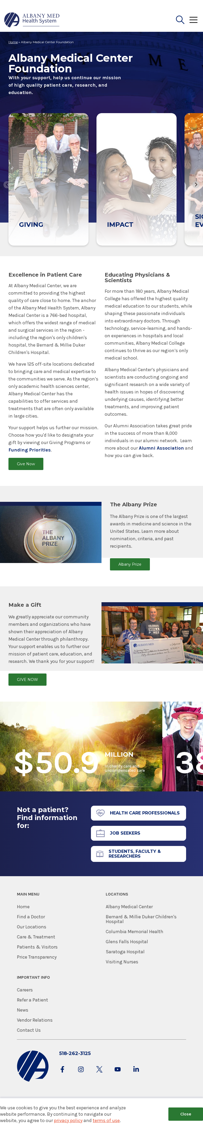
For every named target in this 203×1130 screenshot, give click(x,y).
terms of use (106, 1120)
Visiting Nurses (122, 961)
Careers (25, 989)
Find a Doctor (31, 916)
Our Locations (31, 926)
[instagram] (81, 1074)
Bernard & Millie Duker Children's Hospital (141, 919)
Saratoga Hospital (125, 951)
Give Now (26, 464)
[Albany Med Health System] (32, 20)
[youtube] (117, 1074)
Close (185, 1114)
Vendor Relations (35, 1020)
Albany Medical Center (129, 906)
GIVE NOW (27, 679)
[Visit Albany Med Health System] (33, 1080)
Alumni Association (161, 448)
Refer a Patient (32, 1000)
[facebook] (62, 1074)
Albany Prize (129, 564)
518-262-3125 (75, 1053)
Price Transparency (37, 957)
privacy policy (68, 1120)
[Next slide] (196, 184)
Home (13, 42)
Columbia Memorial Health (134, 931)
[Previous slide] (7, 184)
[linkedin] (136, 1074)
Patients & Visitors (37, 947)
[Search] (180, 20)
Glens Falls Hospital (127, 941)
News (22, 1010)
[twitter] (99, 1074)
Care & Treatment (36, 936)
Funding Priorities (29, 450)
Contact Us (29, 1030)
